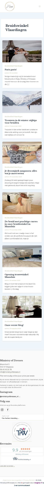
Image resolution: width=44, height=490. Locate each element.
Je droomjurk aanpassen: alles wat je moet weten (21, 172)
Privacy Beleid (28, 480)
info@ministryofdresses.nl (10, 372)
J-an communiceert (22, 485)
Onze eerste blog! (14, 325)
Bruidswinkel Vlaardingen (13, 66)
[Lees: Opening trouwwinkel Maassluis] (22, 256)
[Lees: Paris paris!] (22, 51)
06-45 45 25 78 (6, 369)
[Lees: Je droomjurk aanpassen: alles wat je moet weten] (22, 152)
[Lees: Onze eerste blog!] (22, 307)
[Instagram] (2, 410)
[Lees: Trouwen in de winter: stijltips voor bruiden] (22, 102)
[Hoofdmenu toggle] (39, 6)
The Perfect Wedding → (10, 418)
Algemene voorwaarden (12, 480)
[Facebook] (8, 410)
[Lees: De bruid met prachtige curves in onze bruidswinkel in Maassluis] (22, 203)
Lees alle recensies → (7, 466)
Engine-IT (38, 483)
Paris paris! (11, 69)
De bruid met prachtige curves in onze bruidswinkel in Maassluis (21, 224)
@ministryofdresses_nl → (10, 396)
